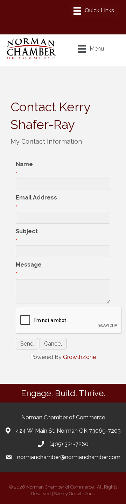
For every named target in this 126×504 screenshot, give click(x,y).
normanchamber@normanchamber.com (68, 457)
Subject (27, 231)
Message (29, 264)
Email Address (36, 197)
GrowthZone (79, 357)
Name (24, 164)
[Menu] (94, 11)
